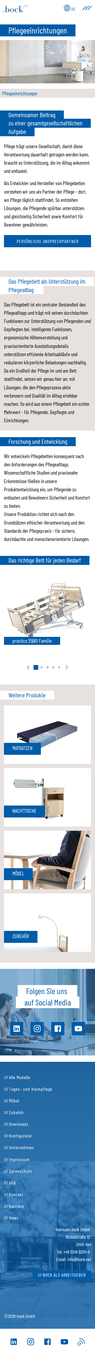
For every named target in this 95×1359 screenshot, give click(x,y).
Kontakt (16, 1194)
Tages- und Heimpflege (30, 1089)
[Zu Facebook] (47, 1341)
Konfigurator (20, 1136)
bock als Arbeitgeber (64, 1275)
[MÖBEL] (47, 859)
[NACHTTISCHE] (47, 796)
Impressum (19, 1159)
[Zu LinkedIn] (13, 1341)
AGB (12, 1183)
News (14, 1218)
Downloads (18, 1124)
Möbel (14, 1101)
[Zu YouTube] (64, 1341)
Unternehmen (21, 1147)
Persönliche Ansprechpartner (48, 241)
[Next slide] (66, 667)
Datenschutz (20, 1171)
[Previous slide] (28, 667)
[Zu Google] (81, 1341)
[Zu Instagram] (30, 1341)
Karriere (16, 1206)
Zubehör (16, 1112)
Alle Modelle (19, 1077)
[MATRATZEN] (47, 734)
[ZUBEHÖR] (47, 922)
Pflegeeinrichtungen (19, 93)
